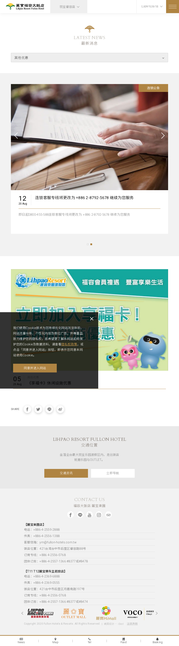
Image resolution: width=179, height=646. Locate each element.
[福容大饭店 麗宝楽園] (25, 7)
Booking (158, 642)
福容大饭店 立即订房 (53, 200)
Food (123, 642)
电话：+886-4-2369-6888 (42, 576)
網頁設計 (109, 623)
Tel (89, 642)
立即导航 (112, 473)
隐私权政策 (69, 344)
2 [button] (91, 244)
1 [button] (88, 244)
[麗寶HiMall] (95, 613)
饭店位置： (55, 548)
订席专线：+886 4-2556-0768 (45, 555)
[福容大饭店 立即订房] (89, 136)
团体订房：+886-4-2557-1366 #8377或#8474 (56, 601)
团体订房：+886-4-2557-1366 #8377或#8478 (56, 561)
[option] (89, 161)
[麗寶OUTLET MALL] (62, 613)
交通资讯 (66, 473)
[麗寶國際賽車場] (29, 613)
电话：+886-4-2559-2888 (42, 529)
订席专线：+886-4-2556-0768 (45, 595)
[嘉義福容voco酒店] (127, 613)
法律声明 (132, 623)
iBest (121, 623)
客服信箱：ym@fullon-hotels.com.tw (50, 542)
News (21, 642)
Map (55, 642)
